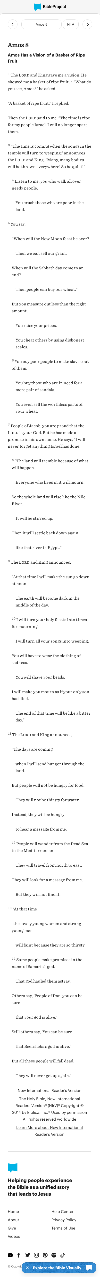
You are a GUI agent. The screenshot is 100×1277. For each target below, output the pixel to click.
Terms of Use (63, 1228)
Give (12, 1228)
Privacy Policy (63, 1219)
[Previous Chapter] (12, 24)
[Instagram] (36, 1255)
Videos (14, 1236)
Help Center (62, 1211)
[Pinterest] (45, 1255)
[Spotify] (53, 1255)
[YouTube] (10, 1255)
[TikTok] (62, 1255)
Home (13, 1211)
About (13, 1219)
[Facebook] (19, 1255)
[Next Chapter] (87, 24)
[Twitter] (27, 1255)
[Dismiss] (26, 1268)
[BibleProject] (50, 7)
